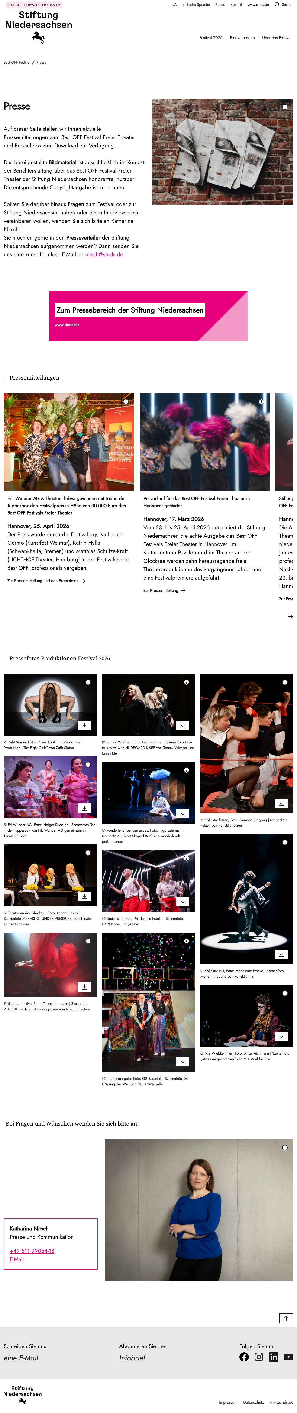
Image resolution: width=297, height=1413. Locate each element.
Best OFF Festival (17, 62)
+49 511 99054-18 (32, 1251)
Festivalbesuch (242, 38)
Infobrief (132, 1358)
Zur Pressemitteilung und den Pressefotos (42, 581)
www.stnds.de (258, 4)
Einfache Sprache (196, 4)
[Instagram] (259, 1358)
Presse (220, 4)
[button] (148, 316)
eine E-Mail (21, 1358)
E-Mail (17, 1259)
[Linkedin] (273, 1358)
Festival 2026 (211, 38)
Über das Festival (276, 38)
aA (174, 4)
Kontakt (236, 4)
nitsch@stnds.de (104, 254)
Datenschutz (253, 1402)
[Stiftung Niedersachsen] (39, 29)
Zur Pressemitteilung (160, 590)
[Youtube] (288, 1358)
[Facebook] (244, 1358)
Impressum (228, 1402)
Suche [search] (286, 4)
